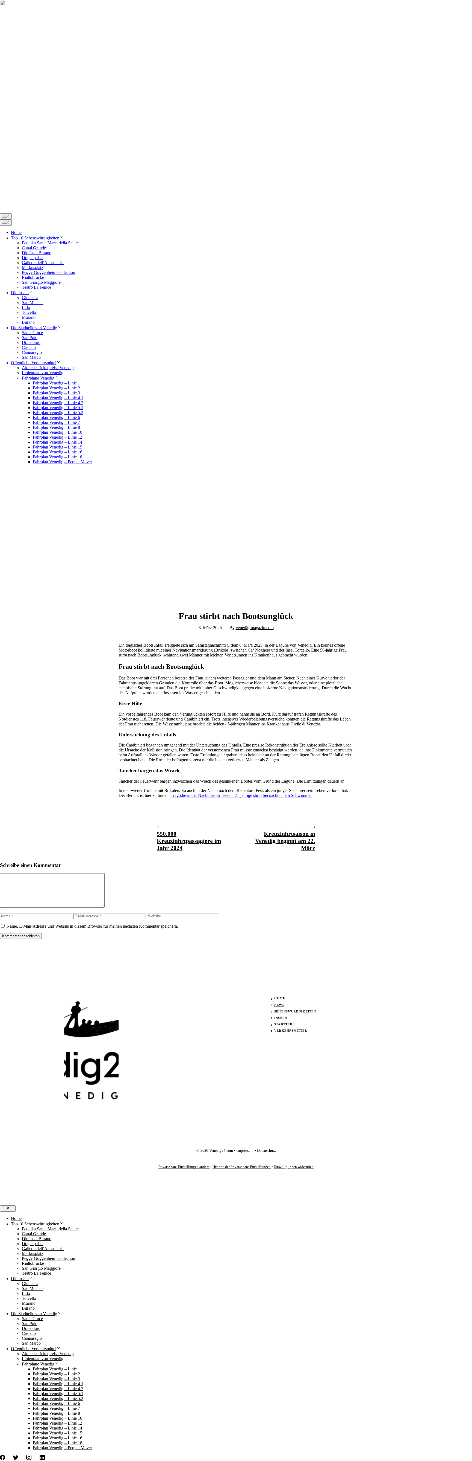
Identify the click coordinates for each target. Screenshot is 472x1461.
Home (16, 232)
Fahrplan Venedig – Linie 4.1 (58, 397)
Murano (29, 317)
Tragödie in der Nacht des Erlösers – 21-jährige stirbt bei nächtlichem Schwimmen (241, 795)
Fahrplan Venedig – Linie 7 (56, 422)
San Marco (31, 357)
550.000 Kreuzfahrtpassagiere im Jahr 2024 (189, 840)
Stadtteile (285, 1024)
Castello (29, 347)
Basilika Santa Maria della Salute (50, 243)
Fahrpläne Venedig (38, 378)
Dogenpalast (32, 257)
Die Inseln (20, 292)
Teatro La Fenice (36, 287)
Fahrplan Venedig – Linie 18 (57, 457)
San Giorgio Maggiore (41, 282)
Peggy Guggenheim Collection (48, 272)
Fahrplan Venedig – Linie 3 (56, 392)
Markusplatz (32, 267)
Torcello (29, 312)
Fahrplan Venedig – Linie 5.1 (58, 407)
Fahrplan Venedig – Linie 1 (56, 383)
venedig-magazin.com (255, 627)
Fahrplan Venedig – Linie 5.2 (58, 412)
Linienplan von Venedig (42, 372)
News (279, 1004)
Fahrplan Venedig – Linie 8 (56, 427)
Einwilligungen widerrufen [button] (294, 1167)
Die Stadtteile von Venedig (34, 327)
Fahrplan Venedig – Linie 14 (57, 442)
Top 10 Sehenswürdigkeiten (35, 238)
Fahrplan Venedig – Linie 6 (56, 417)
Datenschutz (266, 1150)
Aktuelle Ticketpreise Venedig (48, 367)
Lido (26, 307)
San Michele (32, 302)
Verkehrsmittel (290, 1030)
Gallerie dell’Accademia (43, 262)
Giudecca (30, 297)
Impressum (245, 1150)
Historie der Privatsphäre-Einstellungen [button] (242, 1167)
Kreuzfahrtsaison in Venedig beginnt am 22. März (285, 840)
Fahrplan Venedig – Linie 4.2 (58, 402)
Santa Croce (32, 332)
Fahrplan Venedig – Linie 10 (57, 432)
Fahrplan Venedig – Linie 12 (57, 437)
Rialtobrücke (33, 277)
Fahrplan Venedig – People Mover (62, 461)
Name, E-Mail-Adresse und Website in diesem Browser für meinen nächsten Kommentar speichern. (92, 926)
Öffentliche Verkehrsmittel (33, 362)
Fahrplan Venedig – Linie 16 (57, 452)
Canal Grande (34, 247)
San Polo (29, 337)
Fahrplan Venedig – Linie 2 (56, 388)
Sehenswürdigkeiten (295, 1011)
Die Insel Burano (36, 252)
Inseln (280, 1017)
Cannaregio (32, 352)
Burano (28, 322)
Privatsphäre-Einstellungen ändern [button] (184, 1167)
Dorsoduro (31, 342)
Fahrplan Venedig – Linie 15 (57, 447)
